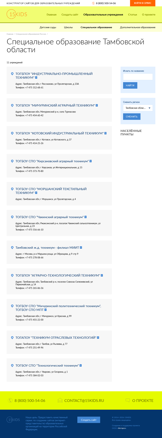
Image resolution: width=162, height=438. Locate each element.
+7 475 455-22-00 (34, 319)
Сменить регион (131, 102)
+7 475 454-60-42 (34, 115)
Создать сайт (70, 14)
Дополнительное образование (137, 27)
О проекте (148, 14)
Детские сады (48, 27)
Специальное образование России (31, 34)
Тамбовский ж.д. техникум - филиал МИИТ (47, 247)
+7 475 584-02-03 (34, 375)
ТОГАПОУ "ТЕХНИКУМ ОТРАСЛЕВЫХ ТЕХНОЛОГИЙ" (56, 337)
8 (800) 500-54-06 (106, 3)
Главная (51, 14)
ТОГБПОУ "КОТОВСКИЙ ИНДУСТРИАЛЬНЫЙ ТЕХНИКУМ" (60, 133)
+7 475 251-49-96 (34, 347)
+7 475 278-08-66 (34, 257)
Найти (130, 85)
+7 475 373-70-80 (34, 171)
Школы (68, 27)
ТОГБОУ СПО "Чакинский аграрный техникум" (50, 217)
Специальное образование (96, 27)
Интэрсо (122, 428)
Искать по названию (133, 70)
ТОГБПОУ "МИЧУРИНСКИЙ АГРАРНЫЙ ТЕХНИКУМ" (55, 105)
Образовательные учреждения (103, 14)
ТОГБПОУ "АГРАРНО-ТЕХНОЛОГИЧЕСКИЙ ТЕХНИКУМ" (58, 275)
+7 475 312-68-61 (34, 87)
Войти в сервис (142, 3)
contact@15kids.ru (84, 400)
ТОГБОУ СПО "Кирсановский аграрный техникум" (52, 161)
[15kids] (17, 14)
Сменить (132, 116)
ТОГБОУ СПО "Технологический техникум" (47, 365)
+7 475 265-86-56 (34, 288)
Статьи (132, 14)
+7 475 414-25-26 (34, 143)
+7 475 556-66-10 (34, 229)
